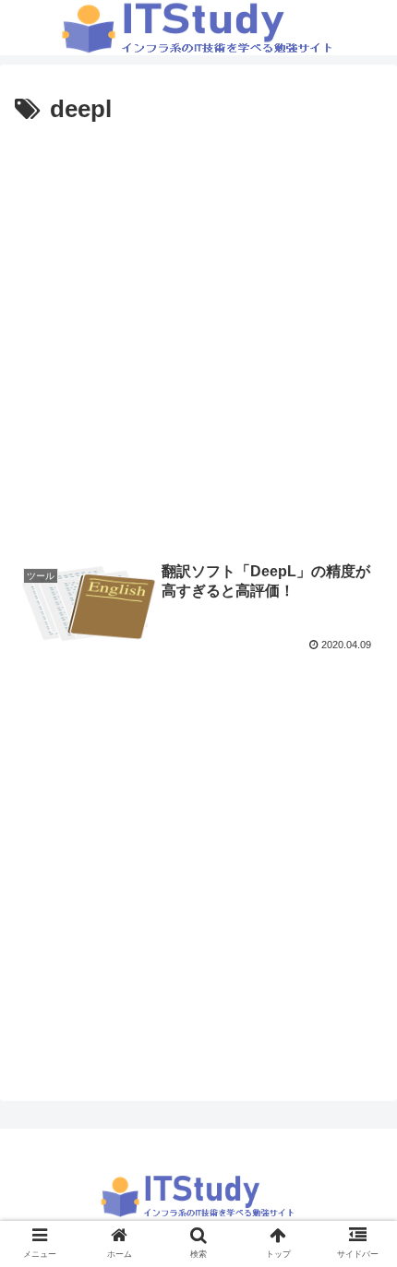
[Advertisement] (198, 338)
